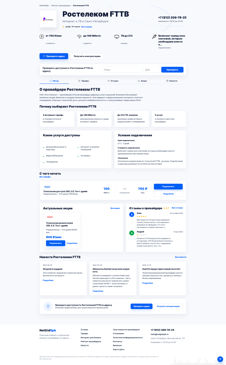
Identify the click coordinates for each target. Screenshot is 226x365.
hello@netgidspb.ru (160, 334)
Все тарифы (45, 177)
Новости (85, 345)
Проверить (172, 69)
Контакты (117, 341)
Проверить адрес (141, 306)
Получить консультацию (87, 56)
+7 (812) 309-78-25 (172, 17)
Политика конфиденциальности (128, 337)
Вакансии (117, 345)
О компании (118, 333)
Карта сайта (118, 349)
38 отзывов (86, 27)
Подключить (168, 186)
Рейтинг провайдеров (60, 5)
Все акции (115, 208)
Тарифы (84, 333)
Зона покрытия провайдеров (126, 329)
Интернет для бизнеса (91, 337)
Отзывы (84, 329)
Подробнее (168, 194)
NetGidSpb (44, 5)
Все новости (181, 257)
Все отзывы (177, 208)
